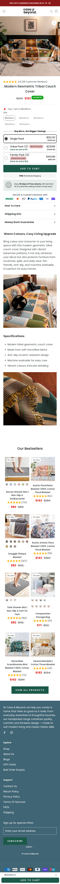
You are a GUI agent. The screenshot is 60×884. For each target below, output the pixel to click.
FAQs (6, 807)
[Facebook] (4, 732)
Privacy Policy (11, 796)
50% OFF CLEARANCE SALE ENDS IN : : (30, 3)
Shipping (8, 812)
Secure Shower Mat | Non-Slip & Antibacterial (17, 495)
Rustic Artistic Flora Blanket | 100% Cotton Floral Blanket (43, 546)
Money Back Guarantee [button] (19, 222)
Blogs (6, 759)
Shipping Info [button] (13, 214)
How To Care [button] (12, 205)
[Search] (51, 11)
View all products (30, 690)
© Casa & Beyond (30, 853)
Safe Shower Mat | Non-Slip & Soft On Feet (17, 611)
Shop (6, 749)
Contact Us (10, 786)
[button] (30, 138)
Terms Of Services (14, 802)
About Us (8, 754)
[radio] (9, 118)
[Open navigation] (4, 11)
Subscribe (15, 841)
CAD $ (29, 847)
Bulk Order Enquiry (14, 769)
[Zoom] (54, 22)
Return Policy (11, 791)
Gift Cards (9, 764)
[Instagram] (11, 732)
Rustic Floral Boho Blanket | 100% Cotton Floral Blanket (43, 489)
